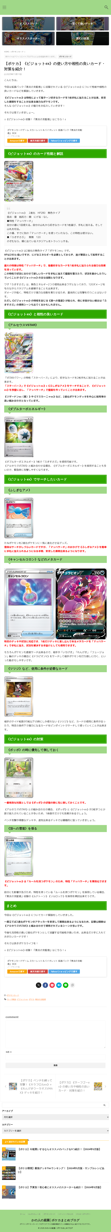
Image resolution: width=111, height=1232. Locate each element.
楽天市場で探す (37, 140)
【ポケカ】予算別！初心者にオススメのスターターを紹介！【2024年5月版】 (60, 1187)
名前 (9, 1052)
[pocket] (52, 985)
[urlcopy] (72, 985)
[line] (65, 985)
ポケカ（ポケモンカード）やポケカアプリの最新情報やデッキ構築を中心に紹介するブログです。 (55, 1224)
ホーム (22, 1214)
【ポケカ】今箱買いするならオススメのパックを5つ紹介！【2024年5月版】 (59, 1149)
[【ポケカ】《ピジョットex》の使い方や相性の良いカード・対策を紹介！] (59, 985)
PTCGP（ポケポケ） (83, 1214)
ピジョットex (22, 999)
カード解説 (11, 999)
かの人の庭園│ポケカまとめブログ (55, 1220)
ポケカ (31, 999)
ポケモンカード (13, 995)
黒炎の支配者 (40, 999)
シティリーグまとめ (65, 1214)
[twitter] (38, 985)
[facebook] (45, 985)
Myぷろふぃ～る (34, 1214)
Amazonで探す (17, 140)
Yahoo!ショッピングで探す (64, 140)
